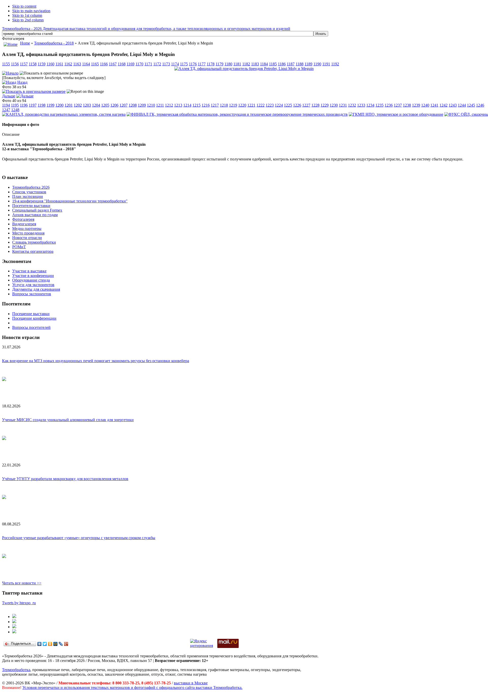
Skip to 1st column (27, 15)
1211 (160, 105)
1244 (462, 105)
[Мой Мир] (55, 644)
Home (25, 43)
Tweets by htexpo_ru (19, 603)
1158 (33, 64)
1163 (77, 64)
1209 (142, 105)
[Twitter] (45, 644)
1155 (6, 64)
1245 (471, 105)
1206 (114, 105)
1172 (157, 64)
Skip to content (24, 6)
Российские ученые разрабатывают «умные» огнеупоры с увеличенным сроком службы (78, 538)
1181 (237, 64)
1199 (50, 105)
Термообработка (16, 670)
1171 (148, 64)
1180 (228, 64)
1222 (260, 105)
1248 (15, 110)
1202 (78, 105)
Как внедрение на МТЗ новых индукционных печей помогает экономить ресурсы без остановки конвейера (95, 361)
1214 (187, 105)
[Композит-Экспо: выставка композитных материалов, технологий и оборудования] (14, 621)
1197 (33, 105)
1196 (24, 105)
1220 (242, 105)
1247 (6, 110)
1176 (193, 64)
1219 (233, 105)
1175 (184, 64)
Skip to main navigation (31, 11)
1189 (308, 64)
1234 (370, 105)
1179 (219, 64)
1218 (224, 105)
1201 (69, 105)
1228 (315, 105)
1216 (206, 105)
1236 (389, 105)
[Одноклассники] (50, 644)
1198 (41, 105)
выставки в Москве (191, 683)
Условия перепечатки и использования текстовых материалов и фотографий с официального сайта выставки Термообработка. (132, 687)
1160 (50, 64)
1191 (326, 64)
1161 (59, 64)
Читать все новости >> (21, 583)
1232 (352, 105)
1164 (86, 64)
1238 (407, 105)
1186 (282, 64)
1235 (379, 105)
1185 (273, 64)
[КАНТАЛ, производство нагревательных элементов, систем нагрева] (64, 114)
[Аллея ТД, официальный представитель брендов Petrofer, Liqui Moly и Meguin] (244, 68)
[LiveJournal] (61, 644)
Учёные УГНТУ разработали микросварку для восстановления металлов (65, 479)
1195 (15, 105)
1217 (215, 105)
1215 (196, 105)
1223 (270, 105)
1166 (104, 64)
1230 (334, 105)
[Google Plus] (66, 644)
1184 (264, 64)
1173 (166, 64)
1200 (59, 105)
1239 (416, 105)
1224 (279, 105)
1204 (96, 105)
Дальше (8, 96)
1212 (169, 105)
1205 (105, 105)
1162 (68, 64)
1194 (6, 105)
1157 (24, 64)
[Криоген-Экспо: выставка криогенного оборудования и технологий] (14, 616)
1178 (211, 64)
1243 (453, 105)
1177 (202, 64)
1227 (306, 105)
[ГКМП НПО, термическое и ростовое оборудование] (396, 114)
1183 (255, 64)
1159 (41, 64)
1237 (398, 105)
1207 (123, 105)
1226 (297, 105)
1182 (246, 64)
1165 (95, 64)
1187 (291, 64)
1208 (133, 105)
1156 (15, 64)
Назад (22, 82)
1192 (335, 64)
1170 (139, 64)
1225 (288, 105)
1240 (425, 105)
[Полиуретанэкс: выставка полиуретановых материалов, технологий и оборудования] (14, 627)
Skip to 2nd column (28, 20)
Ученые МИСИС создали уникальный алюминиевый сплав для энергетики (68, 420)
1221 (251, 105)
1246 (480, 105)
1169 (130, 64)
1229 (325, 105)
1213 (178, 105)
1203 (87, 105)
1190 (317, 64)
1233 (361, 105)
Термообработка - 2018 (54, 43)
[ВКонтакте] (39, 644)
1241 (434, 105)
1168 (122, 64)
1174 (175, 64)
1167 (113, 64)
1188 (299, 64)
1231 (343, 105)
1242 (443, 105)
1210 (151, 105)
